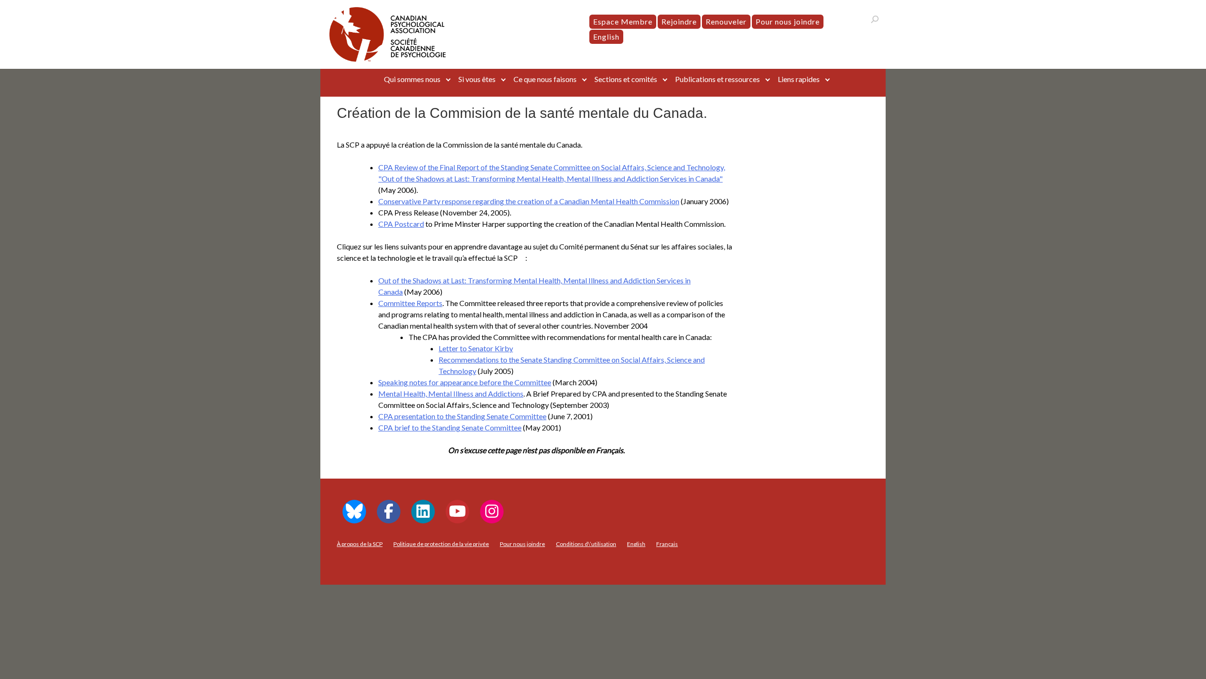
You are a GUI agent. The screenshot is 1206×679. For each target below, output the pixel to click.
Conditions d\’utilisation (586, 543)
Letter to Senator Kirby (476, 348)
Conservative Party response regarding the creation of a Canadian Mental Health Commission (528, 201)
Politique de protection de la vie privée (441, 543)
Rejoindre (679, 21)
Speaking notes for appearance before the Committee (464, 382)
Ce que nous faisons (545, 79)
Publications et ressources (717, 79)
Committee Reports (410, 302)
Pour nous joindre (788, 21)
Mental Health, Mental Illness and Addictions (450, 393)
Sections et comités (626, 79)
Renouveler (726, 21)
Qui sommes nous (412, 79)
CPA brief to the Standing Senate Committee (450, 427)
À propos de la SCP (360, 543)
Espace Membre (622, 21)
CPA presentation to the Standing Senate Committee (462, 416)
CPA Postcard (401, 223)
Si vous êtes (477, 79)
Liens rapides (799, 79)
